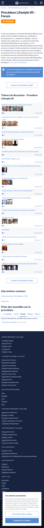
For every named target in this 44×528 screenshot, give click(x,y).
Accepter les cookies (22, 521)
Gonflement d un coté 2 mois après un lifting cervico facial (21, 166)
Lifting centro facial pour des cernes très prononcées (19, 237)
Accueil (3, 8)
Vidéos (37, 314)
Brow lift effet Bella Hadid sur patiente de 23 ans (18, 132)
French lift (5, 301)
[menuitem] (7, 314)
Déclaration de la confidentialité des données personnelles (19, 456)
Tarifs (16, 314)
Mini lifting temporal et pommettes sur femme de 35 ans (20, 151)
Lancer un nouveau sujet (22, 85)
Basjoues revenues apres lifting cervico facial (16, 105)
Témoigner (9, 21)
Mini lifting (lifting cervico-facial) (18, 8)
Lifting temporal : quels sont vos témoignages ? (17, 191)
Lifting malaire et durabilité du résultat (14, 256)
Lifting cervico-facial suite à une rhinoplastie (16, 198)
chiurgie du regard (8, 217)
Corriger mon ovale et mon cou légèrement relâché (18, 210)
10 (4, 128)
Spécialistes (7, 314)
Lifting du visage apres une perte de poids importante (19, 264)
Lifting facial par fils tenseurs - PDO (14, 296)
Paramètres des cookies (22, 514)
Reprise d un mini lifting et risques (13, 139)
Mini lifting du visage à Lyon (11, 159)
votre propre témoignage (17, 62)
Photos (30, 314)
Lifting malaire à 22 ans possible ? (13, 244)
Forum (23, 314)
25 (4, 147)
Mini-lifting (5, 230)
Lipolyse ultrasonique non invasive (12, 421)
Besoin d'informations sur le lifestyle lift (15, 178)
